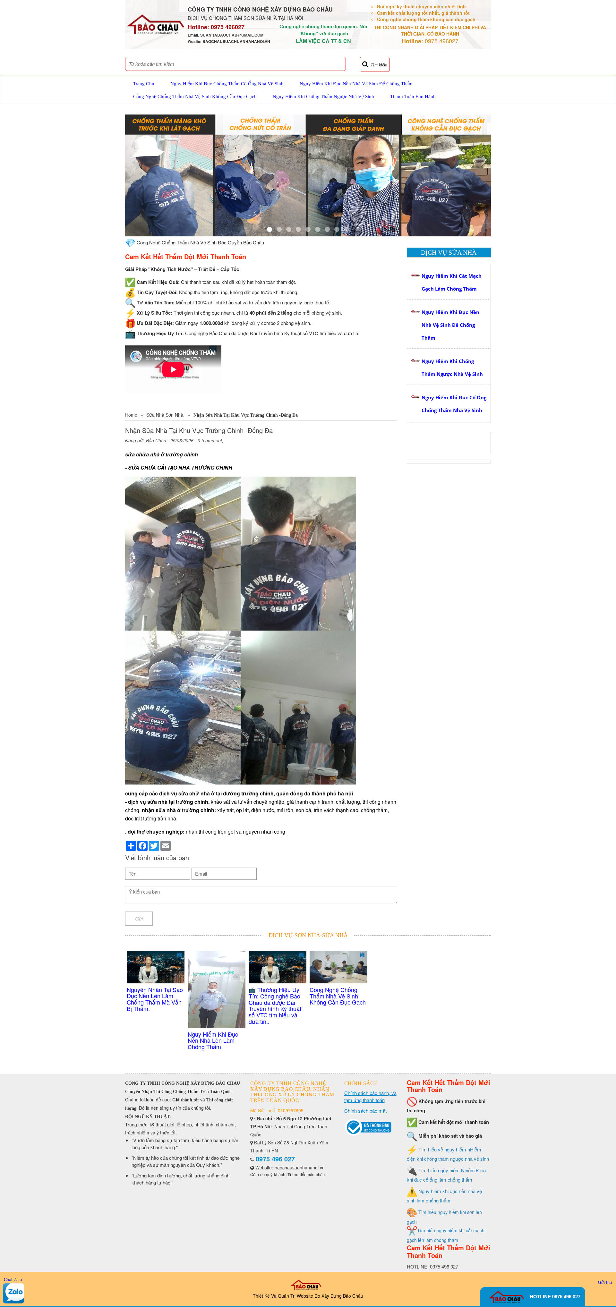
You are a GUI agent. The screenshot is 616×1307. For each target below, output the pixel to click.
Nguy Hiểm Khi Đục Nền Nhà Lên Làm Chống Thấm (213, 1040)
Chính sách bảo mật (365, 1110)
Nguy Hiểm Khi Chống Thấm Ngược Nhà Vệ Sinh (323, 96)
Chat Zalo (13, 1279)
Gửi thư (605, 1282)
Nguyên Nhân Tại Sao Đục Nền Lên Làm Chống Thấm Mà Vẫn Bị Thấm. (155, 999)
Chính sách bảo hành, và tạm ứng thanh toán (370, 1096)
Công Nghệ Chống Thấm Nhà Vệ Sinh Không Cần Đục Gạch (195, 96)
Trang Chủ (143, 83)
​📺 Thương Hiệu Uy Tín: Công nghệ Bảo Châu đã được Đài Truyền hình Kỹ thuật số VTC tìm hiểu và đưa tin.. (275, 1005)
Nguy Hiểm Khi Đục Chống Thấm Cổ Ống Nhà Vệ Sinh (227, 83)
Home (131, 415)
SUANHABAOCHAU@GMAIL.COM (231, 35)
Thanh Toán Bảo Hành (413, 96)
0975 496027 (227, 27)
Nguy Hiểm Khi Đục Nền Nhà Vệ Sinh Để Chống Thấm (356, 83)
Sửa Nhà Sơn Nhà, (165, 415)
